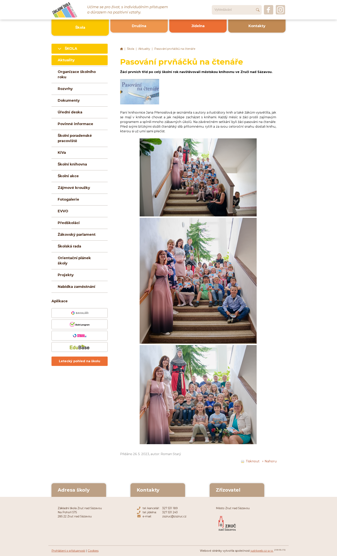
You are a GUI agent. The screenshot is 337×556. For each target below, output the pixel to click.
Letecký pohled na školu (79, 361)
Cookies (93, 550)
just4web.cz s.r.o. (262, 550)
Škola (130, 49)
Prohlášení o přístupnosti (68, 550)
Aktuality (144, 49)
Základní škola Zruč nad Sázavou (121, 49)
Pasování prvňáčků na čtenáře (174, 49)
